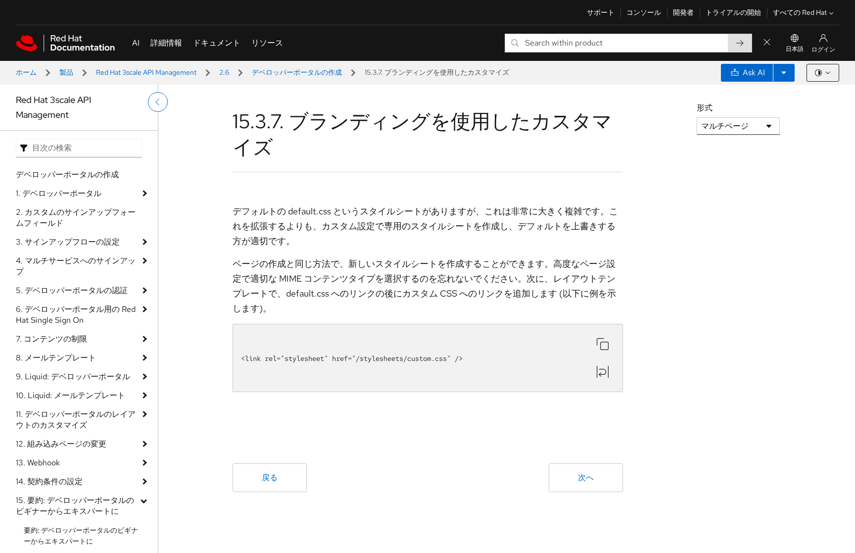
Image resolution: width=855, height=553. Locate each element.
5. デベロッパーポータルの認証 (72, 290)
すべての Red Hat (800, 12)
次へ (586, 477)
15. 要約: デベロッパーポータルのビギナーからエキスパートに (75, 505)
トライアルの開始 (733, 12)
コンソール (643, 12)
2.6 (224, 72)
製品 (66, 72)
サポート (601, 12)
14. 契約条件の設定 (49, 481)
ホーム (26, 72)
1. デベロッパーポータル (58, 193)
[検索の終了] (767, 43)
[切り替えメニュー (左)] (158, 102)
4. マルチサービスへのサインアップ (76, 266)
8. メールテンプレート (56, 357)
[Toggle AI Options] (784, 73)
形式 (704, 107)
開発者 (683, 12)
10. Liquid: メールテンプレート (70, 395)
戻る (270, 477)
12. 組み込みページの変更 (61, 444)
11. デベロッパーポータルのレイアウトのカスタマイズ (76, 419)
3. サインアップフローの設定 (68, 242)
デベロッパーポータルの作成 (297, 72)
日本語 (795, 49)
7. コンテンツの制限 (51, 339)
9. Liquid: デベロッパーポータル (73, 376)
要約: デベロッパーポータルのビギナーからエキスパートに (81, 536)
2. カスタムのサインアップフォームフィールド (76, 217)
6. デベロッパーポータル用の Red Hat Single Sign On (76, 314)
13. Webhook (38, 462)
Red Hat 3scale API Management (146, 72)
